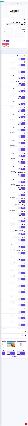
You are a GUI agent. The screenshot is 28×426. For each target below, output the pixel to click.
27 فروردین (18, 295)
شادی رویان (18, 321)
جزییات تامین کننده (8, 24)
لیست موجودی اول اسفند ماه (18, 256)
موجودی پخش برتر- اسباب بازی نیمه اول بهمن (18, 230)
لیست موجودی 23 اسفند (18, 282)
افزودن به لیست (8, 40)
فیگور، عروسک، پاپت (18, 185)
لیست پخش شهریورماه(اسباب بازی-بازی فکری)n (18, 107)
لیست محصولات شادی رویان (18, 55)
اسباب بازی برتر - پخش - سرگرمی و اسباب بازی (19, 146)
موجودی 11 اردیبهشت (18, 308)
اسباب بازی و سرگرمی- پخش (18, 198)
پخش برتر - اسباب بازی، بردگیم (18, 172)
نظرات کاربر (21, 328)
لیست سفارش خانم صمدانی (17, 68)
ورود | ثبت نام (2, 1)
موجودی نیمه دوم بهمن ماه (18, 250)
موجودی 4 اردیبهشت (18, 302)
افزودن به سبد (4, 40)
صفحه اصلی (21, 3)
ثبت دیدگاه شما (3, 335)
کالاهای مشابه (18, 328)
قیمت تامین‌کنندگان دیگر (20, 350)
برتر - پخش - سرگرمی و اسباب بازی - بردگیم (18, 153)
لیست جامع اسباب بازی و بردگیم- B (18, 81)
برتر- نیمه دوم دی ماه (18, 224)
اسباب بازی (18, 289)
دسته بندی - (17, 3)
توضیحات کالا (24, 328)
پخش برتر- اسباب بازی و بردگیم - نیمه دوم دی (18, 205)
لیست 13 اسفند (18, 269)
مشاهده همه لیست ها (14, 356)
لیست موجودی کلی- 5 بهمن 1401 (18, 237)
